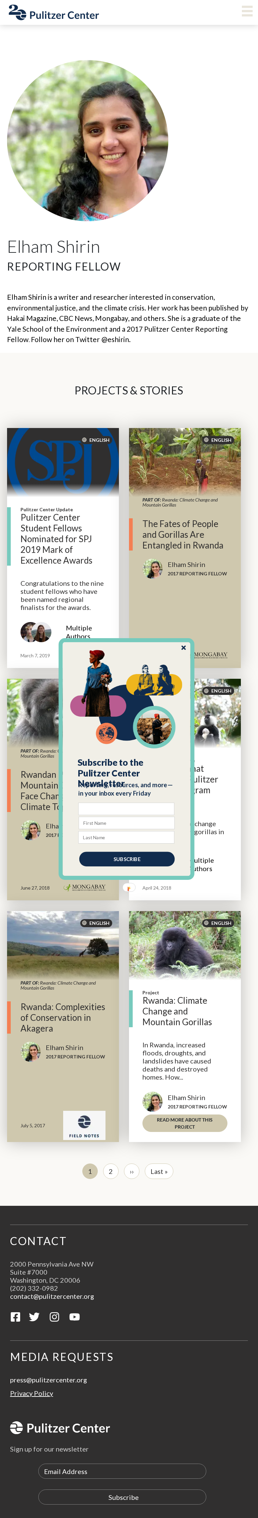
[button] (127, 773)
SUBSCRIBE (127, 859)
